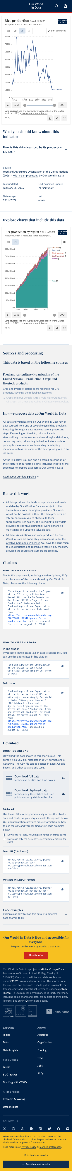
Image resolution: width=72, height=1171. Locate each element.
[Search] (56, 6)
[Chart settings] (64, 242)
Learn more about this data (34, 113)
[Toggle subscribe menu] (65, 6)
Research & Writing (14, 1099)
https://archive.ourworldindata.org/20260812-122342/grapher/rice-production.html (30, 618)
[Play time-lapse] (8, 105)
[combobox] (56, 6)
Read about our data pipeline (19, 476)
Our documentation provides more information (30, 822)
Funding (42, 1050)
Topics (6, 1035)
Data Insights (10, 1050)
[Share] (57, 118)
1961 (16, 105)
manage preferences (50, 1147)
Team (40, 1058)
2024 (63, 105)
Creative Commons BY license (23, 543)
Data (5, 1042)
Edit (58, 31)
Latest (6, 1067)
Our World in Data (36, 6)
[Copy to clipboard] (58, 593)
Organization (44, 1042)
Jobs (40, 1066)
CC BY (7, 118)
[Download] (50, 118)
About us (42, 1035)
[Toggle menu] (6, 6)
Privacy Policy (28, 1147)
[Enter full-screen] (64, 118)
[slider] (25, 105)
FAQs (25, 1001)
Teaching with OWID (15, 1082)
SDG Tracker (10, 1074)
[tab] (8, 31)
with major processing (25, 175)
